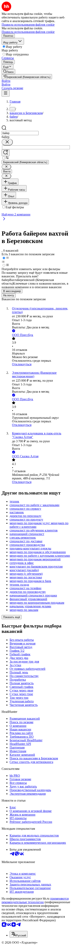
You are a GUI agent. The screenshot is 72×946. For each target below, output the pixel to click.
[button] (6, 81)
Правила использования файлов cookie (28, 32)
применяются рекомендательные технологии (35, 900)
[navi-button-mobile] (6, 93)
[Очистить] (7, 142)
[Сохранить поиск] (6, 152)
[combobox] (20, 133)
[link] (8, 71)
